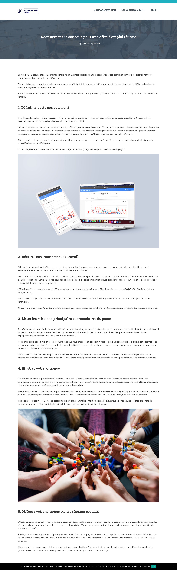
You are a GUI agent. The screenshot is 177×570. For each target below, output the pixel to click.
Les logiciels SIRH (131, 10)
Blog (153, 10)
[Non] (174, 566)
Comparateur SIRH (105, 10)
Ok (154, 566)
